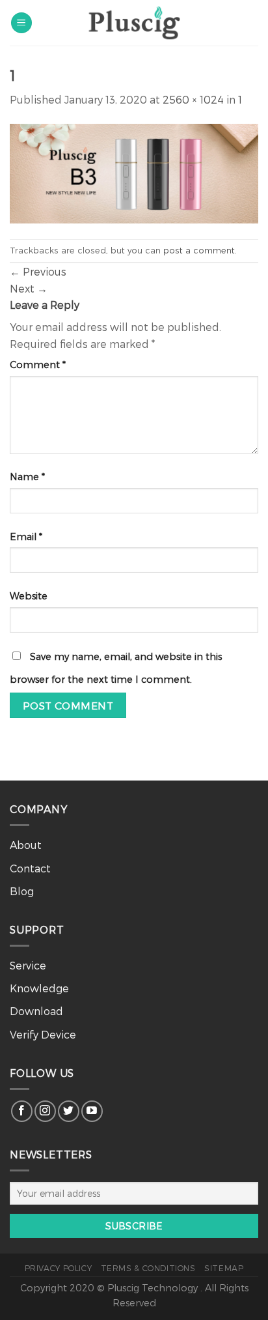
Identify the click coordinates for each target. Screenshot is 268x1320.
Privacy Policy (58, 1267)
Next (28, 288)
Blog (22, 891)
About (26, 845)
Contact (30, 868)
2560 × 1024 (193, 99)
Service (28, 965)
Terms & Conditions (148, 1267)
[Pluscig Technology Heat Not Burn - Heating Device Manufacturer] (134, 23)
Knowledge (39, 988)
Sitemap (223, 1267)
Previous (38, 271)
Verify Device (43, 1034)
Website (28, 595)
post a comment (199, 250)
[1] (134, 171)
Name (27, 476)
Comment (38, 364)
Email (26, 536)
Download (36, 1011)
